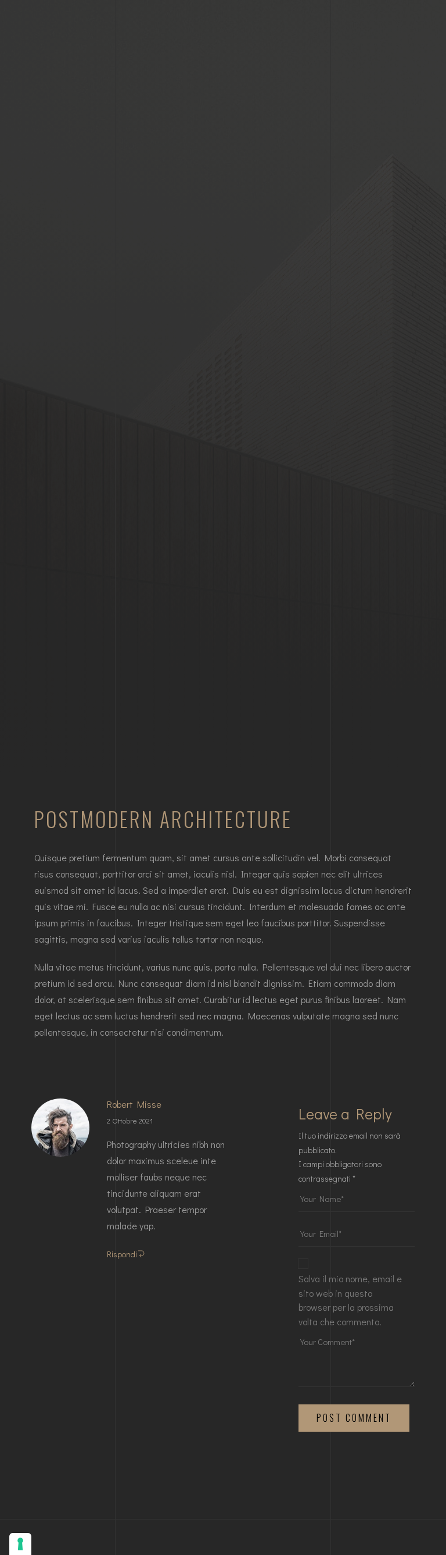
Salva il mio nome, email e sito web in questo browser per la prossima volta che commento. (350, 1300)
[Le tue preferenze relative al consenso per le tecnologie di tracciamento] (20, 1544)
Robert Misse (134, 1104)
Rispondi (122, 1254)
